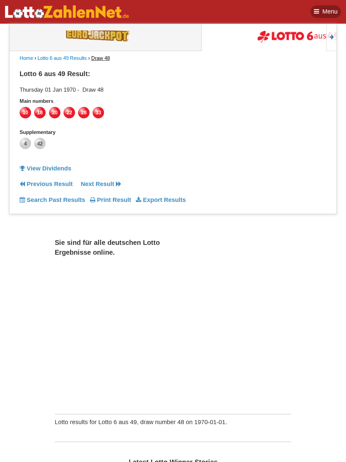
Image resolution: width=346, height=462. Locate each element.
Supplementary (37, 132)
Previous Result (49, 184)
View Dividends (48, 168)
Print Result (113, 200)
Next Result (98, 184)
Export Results (163, 200)
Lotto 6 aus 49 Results (62, 58)
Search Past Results (55, 200)
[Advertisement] (287, 109)
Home (26, 58)
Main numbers (36, 101)
